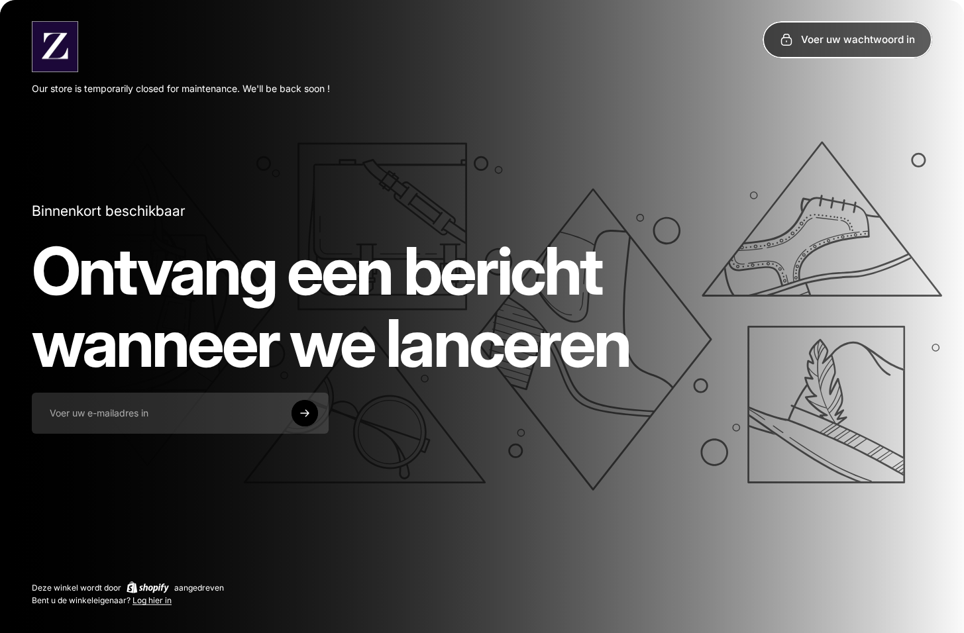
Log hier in (152, 600)
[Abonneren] (305, 413)
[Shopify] (148, 587)
